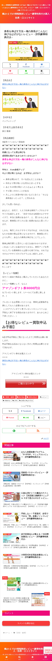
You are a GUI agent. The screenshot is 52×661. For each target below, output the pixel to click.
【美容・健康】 (10, 397)
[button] (42, 72)
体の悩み (22, 397)
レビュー (45, 397)
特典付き (8, 400)
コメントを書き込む (26, 623)
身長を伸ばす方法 (27, 400)
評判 (15, 400)
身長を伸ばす (33, 397)
